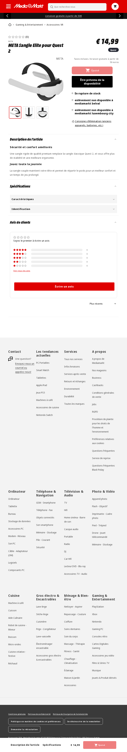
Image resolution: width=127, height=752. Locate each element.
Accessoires (70, 685)
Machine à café (16, 603)
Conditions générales (17, 714)
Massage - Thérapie (74, 643)
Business (96, 377)
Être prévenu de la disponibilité (92, 81)
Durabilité (69, 396)
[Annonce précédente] (7, 16)
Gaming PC (97, 629)
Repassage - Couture (75, 614)
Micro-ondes (14, 644)
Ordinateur (14, 498)
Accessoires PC (16, 528)
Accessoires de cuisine (47, 407)
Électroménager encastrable (44, 646)
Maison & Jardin (72, 677)
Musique (96, 670)
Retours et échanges (74, 381)
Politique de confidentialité (39, 714)
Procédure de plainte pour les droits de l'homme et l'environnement (102, 425)
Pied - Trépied (99, 525)
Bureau (12, 513)
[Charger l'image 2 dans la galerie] (29, 112)
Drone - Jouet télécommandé (99, 534)
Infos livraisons (72, 366)
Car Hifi (68, 558)
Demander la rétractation (24, 729)
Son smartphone (44, 524)
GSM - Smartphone (46, 502)
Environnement (72, 388)
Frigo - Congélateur (46, 629)
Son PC (12, 543)
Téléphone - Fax (44, 510)
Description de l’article (25, 744)
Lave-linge (41, 606)
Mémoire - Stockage (46, 532)
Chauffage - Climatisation (71, 661)
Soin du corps (71, 636)
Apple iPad (41, 385)
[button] (8, 6)
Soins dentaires (72, 629)
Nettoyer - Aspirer (73, 606)
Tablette (12, 506)
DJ (65, 551)
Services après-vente (75, 374)
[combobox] (77, 7)
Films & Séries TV (100, 663)
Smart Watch (42, 370)
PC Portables (42, 362)
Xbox (94, 614)
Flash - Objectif (99, 506)
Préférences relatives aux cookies (103, 441)
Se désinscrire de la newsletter (83, 721)
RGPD (95, 411)
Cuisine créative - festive (17, 653)
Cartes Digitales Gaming (100, 646)
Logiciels (12, 562)
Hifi (65, 510)
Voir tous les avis (21, 271)
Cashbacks (97, 385)
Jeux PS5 (40, 392)
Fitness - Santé (71, 651)
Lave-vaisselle (43, 636)
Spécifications (52, 744)
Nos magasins (99, 370)
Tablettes (41, 377)
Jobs (94, 404)
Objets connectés (45, 517)
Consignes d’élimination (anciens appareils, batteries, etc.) (93, 123)
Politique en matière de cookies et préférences (36, 721)
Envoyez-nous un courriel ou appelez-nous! (24, 367)
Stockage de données (19, 521)
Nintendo (97, 621)
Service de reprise (101, 458)
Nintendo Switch (44, 415)
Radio (67, 544)
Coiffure (68, 621)
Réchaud (12, 663)
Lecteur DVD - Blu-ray (75, 566)
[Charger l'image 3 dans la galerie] (43, 112)
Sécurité (40, 547)
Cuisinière (41, 621)
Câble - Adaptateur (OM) (18, 553)
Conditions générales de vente (103, 394)
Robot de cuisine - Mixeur (17, 627)
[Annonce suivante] (119, 16)
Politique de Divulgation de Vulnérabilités (70, 714)
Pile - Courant (43, 539)
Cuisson (12, 610)
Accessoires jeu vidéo (103, 655)
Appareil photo (99, 498)
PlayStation (98, 606)
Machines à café (44, 400)
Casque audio (71, 529)
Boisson (12, 636)
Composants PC (16, 570)
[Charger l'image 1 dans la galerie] (15, 112)
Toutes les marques (74, 403)
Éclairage (68, 670)
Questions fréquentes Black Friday (103, 467)
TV (65, 502)
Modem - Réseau (16, 536)
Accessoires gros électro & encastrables (48, 657)
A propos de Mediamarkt (98, 360)
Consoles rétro (99, 636)
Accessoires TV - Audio (75, 573)
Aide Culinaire (15, 617)
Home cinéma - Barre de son (74, 519)
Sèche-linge (42, 614)
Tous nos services (73, 359)
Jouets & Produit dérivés (104, 677)
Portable (68, 536)
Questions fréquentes (103, 450)
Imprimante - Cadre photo (102, 516)
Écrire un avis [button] (64, 286)
